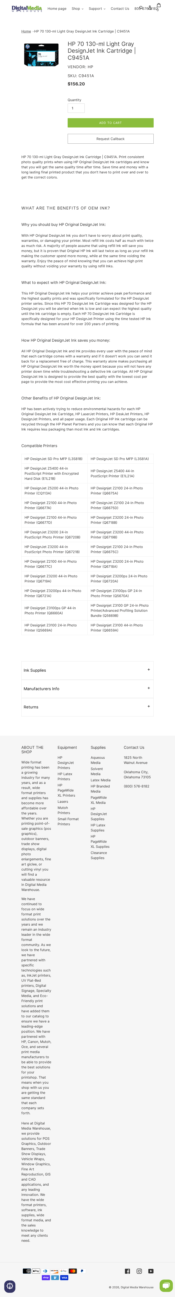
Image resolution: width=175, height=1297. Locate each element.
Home (26, 31)
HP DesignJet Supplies (99, 814)
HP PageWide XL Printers (66, 790)
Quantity (74, 100)
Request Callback (110, 139)
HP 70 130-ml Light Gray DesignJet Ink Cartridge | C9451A (82, 31)
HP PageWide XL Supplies (100, 841)
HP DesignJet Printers (66, 762)
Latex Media (101, 780)
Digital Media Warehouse (137, 1287)
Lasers (63, 801)
